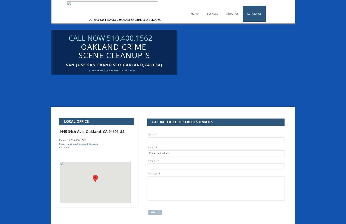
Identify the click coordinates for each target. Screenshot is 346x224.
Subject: (153, 160)
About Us (232, 13)
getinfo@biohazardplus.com (82, 143)
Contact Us (254, 13)
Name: (152, 134)
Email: (152, 147)
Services (212, 13)
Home (195, 13)
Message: (154, 173)
